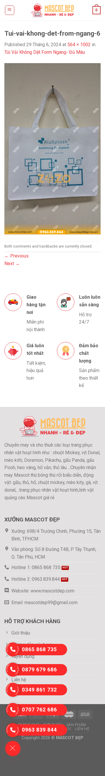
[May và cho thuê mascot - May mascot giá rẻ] (52, 10)
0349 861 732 (39, 690)
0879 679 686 (39, 669)
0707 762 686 (39, 709)
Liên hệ (82, 729)
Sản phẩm (76, 725)
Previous (16, 256)
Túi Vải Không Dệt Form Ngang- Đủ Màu (44, 52)
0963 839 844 (39, 730)
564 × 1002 (79, 44)
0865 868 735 (39, 649)
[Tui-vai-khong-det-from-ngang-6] (52, 148)
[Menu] (10, 10)
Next (12, 263)
